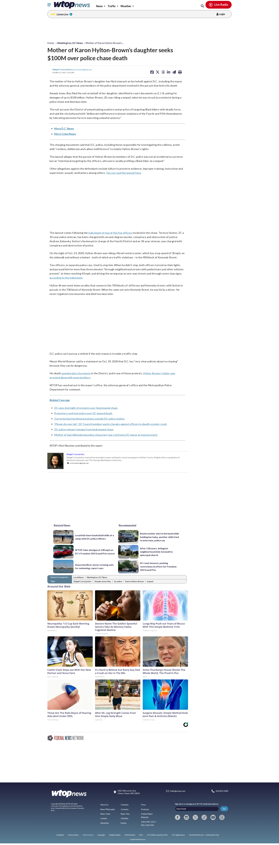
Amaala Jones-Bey (102, 581)
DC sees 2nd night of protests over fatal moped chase (86, 407)
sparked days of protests (76, 373)
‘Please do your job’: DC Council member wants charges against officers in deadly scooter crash (110, 424)
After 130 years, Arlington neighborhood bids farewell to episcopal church (156, 552)
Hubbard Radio (114, 835)
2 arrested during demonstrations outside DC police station (89, 418)
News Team (105, 814)
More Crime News (65, 134)
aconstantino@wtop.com (82, 70)
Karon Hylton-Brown (134, 581)
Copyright (101, 835)
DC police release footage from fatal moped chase (83, 429)
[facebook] (177, 817)
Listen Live (62, 14)
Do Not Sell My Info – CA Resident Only (204, 835)
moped (150, 581)
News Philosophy (107, 809)
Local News (78, 577)
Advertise (104, 823)
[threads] (222, 817)
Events (123, 823)
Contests (124, 805)
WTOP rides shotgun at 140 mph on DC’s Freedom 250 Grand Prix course (95, 552)
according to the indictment (66, 277)
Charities (124, 818)
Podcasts (145, 809)
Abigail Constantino (62, 69)
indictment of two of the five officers (110, 232)
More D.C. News (64, 128)
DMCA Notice (130, 835)
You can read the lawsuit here (123, 172)
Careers (103, 818)
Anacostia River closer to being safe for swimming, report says (94, 566)
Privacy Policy (73, 835)
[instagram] (186, 817)
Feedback (60, 835)
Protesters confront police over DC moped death (83, 413)
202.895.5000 (222, 791)
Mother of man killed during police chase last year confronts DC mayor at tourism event (105, 434)
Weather (125, 6)
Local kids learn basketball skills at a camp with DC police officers (94, 537)
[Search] (202, 6)
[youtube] (213, 817)
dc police (118, 581)
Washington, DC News (97, 577)
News (99, 6)
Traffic (112, 6)
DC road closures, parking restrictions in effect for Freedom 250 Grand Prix (158, 566)
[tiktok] (204, 817)
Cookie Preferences (137, 839)
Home (50, 43)
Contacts (124, 809)
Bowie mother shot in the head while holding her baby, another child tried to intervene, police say (159, 537)
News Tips (125, 814)
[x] (195, 817)
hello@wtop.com (177, 791)
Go (224, 808)
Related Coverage (60, 400)
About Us (104, 805)
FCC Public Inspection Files (157, 835)
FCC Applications (178, 835)
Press (143, 805)
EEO (141, 835)
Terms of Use (88, 835)
